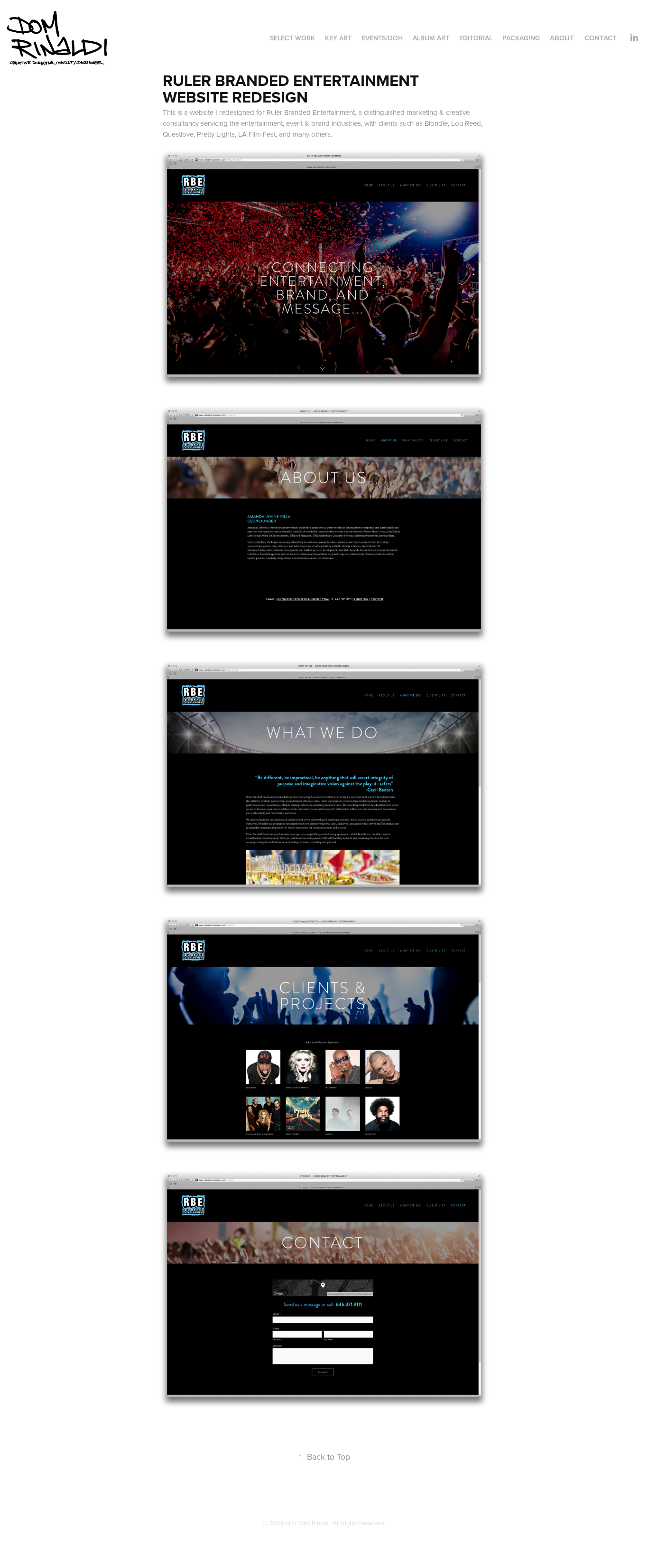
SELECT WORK (292, 38)
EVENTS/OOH (382, 38)
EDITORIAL (475, 38)
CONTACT (600, 38)
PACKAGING (521, 38)
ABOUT (562, 38)
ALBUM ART (431, 38)
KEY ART (338, 38)
